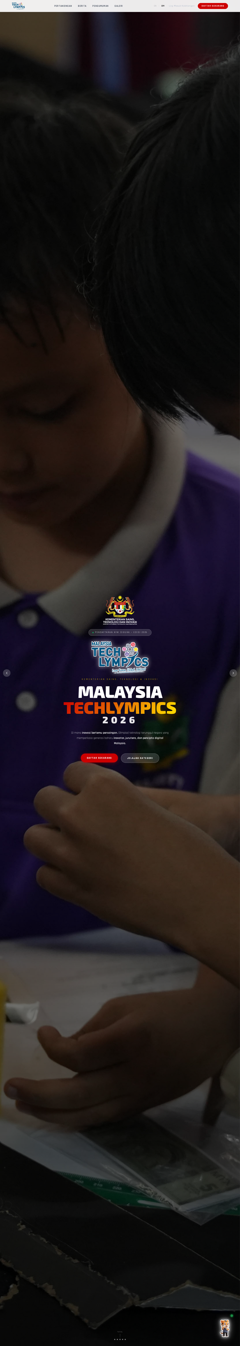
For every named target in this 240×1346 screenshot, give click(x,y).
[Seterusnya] (233, 673)
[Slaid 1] (114, 1339)
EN (155, 5)
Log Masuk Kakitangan (182, 5)
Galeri (119, 6)
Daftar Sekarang (213, 5)
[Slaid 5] (125, 1339)
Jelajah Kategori (140, 758)
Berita (82, 6)
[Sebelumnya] (6, 673)
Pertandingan (63, 6)
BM (162, 5)
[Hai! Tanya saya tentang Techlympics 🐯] (225, 1327)
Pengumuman (100, 6)
